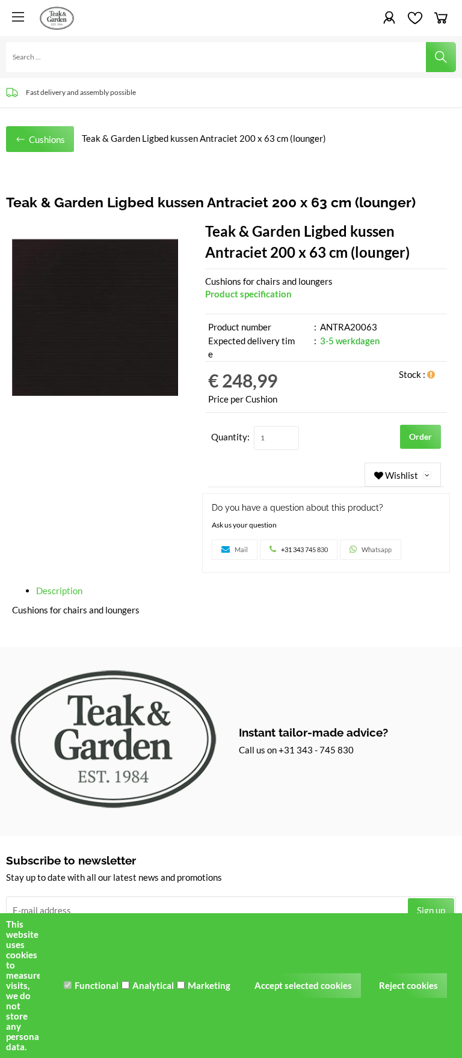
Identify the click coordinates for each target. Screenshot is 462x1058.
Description (59, 590)
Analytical (153, 985)
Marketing (209, 985)
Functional (97, 985)
